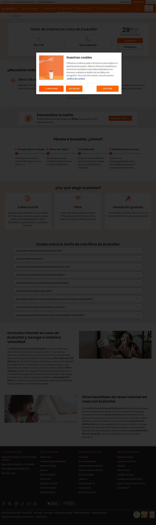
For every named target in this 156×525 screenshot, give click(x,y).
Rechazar (74, 88)
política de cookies (76, 78)
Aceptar (107, 88)
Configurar (51, 88)
